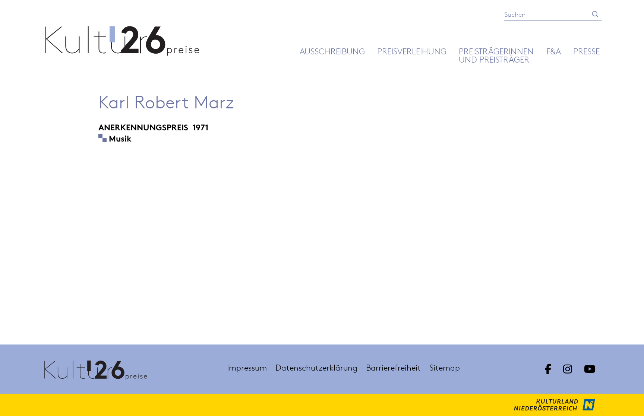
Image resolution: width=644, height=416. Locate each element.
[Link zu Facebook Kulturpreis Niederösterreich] (548, 369)
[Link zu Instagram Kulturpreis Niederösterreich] (567, 369)
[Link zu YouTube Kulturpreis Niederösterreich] (590, 369)
